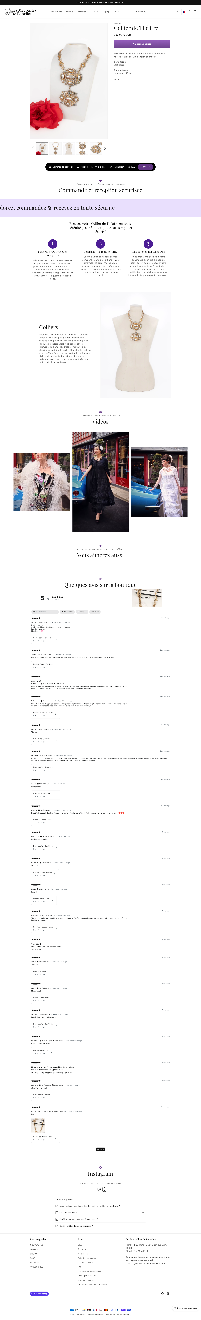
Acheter (145, 167)
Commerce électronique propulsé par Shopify (114, 1314)
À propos (82, 1249)
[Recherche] (178, 11)
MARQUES (35, 1249)
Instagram (119, 167)
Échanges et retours (87, 1276)
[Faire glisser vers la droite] (105, 148)
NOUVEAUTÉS (36, 1245)
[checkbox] (95, 612)
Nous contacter (85, 1254)
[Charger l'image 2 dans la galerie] (55, 148)
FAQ (133, 167)
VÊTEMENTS (36, 1262)
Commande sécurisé (62, 167)
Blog (80, 1245)
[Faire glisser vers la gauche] (32, 148)
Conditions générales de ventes (92, 1284)
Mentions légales (86, 1280)
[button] (70, 11)
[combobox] (156, 12)
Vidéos (84, 167)
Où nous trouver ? (86, 1262)
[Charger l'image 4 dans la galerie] (82, 148)
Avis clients (101, 167)
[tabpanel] (100, 882)
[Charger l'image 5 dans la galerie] (96, 148)
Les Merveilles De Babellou (87, 1314)
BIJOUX (33, 1254)
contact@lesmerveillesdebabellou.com (146, 1263)
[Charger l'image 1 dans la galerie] (42, 148)
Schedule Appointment (88, 1258)
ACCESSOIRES (36, 1267)
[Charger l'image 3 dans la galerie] (69, 148)
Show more (100, 1149)
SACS (32, 1258)
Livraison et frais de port (89, 1271)
